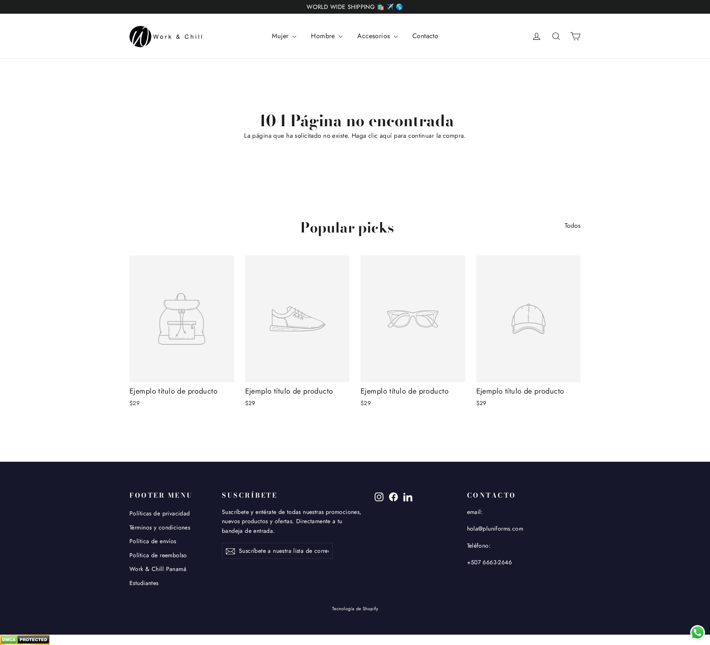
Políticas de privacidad (159, 513)
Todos (573, 225)
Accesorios (374, 36)
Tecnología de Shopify (355, 608)
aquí (386, 135)
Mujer (281, 36)
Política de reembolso (158, 555)
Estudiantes (144, 583)
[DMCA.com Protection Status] (355, 640)
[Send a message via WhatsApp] (697, 632)
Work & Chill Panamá (157, 569)
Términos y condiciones (159, 527)
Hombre (324, 36)
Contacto (425, 36)
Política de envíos (152, 541)
